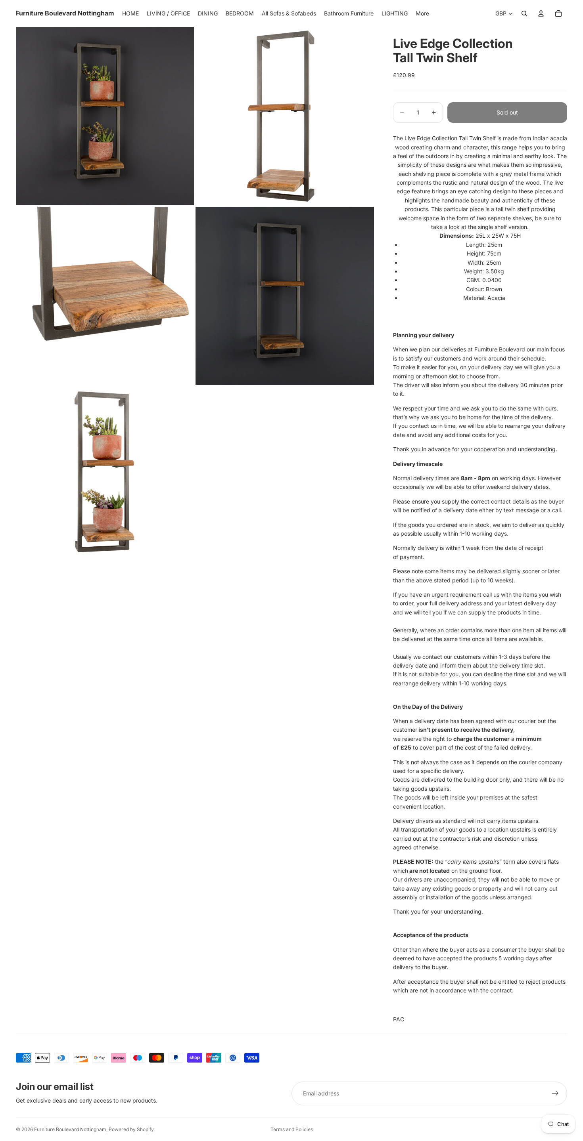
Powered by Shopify (131, 1129)
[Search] (524, 13)
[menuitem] (422, 13)
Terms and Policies (291, 1129)
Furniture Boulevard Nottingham (70, 1129)
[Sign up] (555, 1093)
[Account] (541, 13)
